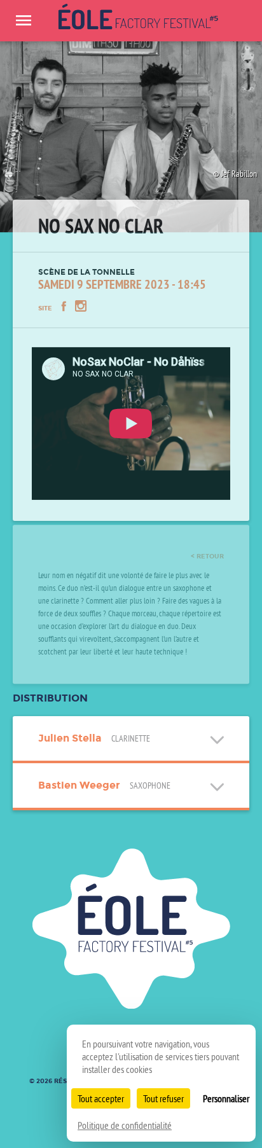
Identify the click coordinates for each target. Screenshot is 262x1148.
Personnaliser (226, 1098)
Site (45, 303)
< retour (207, 542)
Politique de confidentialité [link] (125, 1125)
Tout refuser (163, 1098)
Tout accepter (101, 1098)
